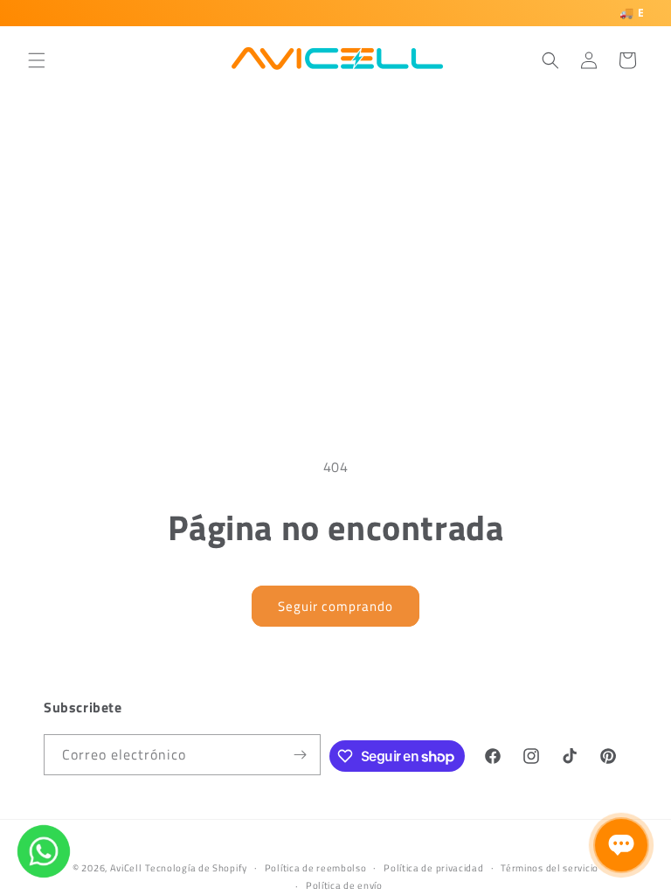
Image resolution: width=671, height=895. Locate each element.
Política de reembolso (316, 868)
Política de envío (344, 885)
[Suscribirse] (300, 754)
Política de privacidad (433, 868)
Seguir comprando (335, 606)
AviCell (126, 868)
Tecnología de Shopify (196, 868)
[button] (36, 60)
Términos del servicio (549, 868)
